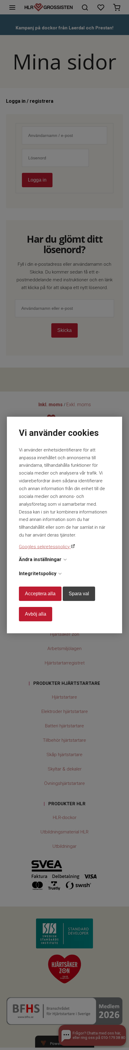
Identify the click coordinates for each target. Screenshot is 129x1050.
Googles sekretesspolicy (45, 546)
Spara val (79, 593)
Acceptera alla (40, 593)
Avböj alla (35, 614)
